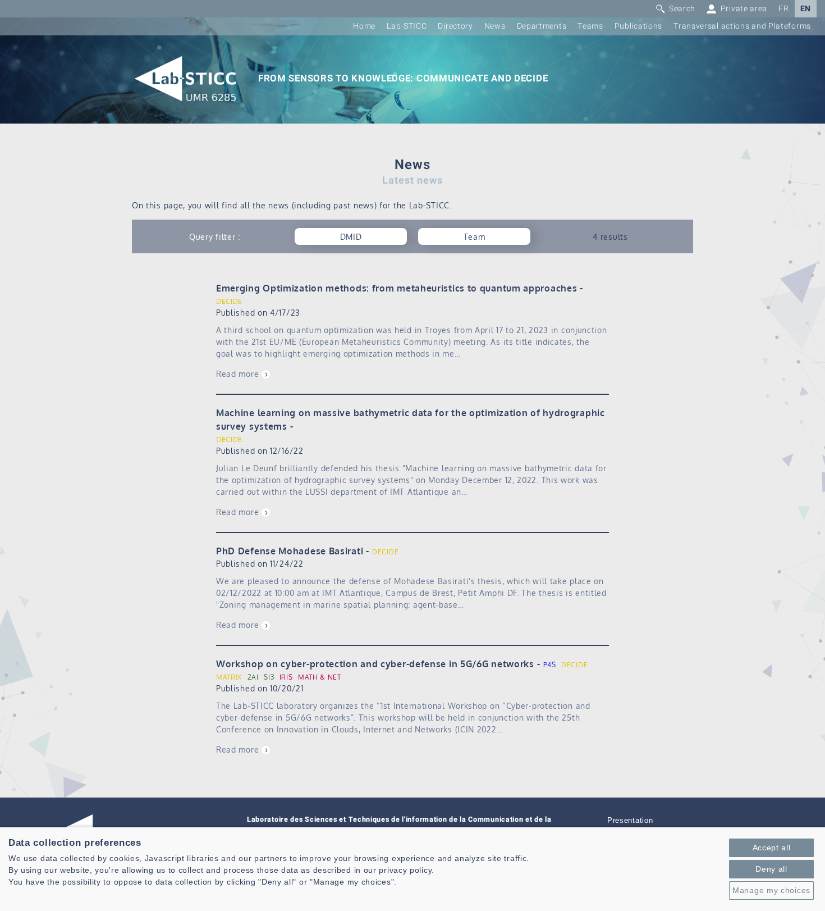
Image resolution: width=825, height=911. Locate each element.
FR (783, 9)
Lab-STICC (407, 26)
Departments (542, 26)
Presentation (630, 821)
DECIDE (229, 301)
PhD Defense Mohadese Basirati (289, 551)
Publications (638, 26)
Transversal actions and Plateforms (742, 26)
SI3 (269, 677)
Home (364, 26)
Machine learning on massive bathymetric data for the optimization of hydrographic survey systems (410, 419)
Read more (237, 374)
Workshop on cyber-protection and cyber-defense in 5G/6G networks (375, 663)
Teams (590, 26)
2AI (253, 677)
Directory (455, 26)
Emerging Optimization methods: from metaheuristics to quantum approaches (396, 288)
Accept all (772, 847)
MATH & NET (319, 677)
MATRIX (229, 677)
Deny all (771, 868)
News (495, 26)
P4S (549, 665)
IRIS (286, 677)
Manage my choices (771, 890)
